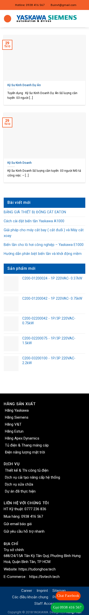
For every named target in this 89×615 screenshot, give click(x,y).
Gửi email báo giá (18, 524)
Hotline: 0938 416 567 (30, 5)
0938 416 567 (32, 516)
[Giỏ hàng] (82, 18)
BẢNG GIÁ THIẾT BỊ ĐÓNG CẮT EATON (35, 212)
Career (26, 590)
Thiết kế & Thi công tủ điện (26, 470)
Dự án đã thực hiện (20, 491)
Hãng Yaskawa (17, 410)
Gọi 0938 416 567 (67, 607)
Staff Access (45, 603)
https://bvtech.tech (44, 576)
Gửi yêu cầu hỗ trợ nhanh (24, 531)
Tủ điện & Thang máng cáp (27, 445)
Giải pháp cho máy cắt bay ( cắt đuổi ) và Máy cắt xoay (44, 233)
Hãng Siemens (16, 417)
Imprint (42, 590)
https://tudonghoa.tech (37, 569)
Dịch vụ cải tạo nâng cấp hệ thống (32, 477)
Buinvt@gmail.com (63, 5)
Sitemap (59, 590)
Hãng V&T (13, 424)
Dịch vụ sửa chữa (19, 484)
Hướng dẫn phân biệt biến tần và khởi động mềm (43, 254)
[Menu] (7, 18)
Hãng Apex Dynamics (22, 438)
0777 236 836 (35, 509)
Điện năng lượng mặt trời (25, 452)
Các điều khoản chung (30, 597)
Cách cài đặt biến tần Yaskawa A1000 (34, 221)
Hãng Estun (14, 431)
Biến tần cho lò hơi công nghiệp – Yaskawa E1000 (44, 245)
